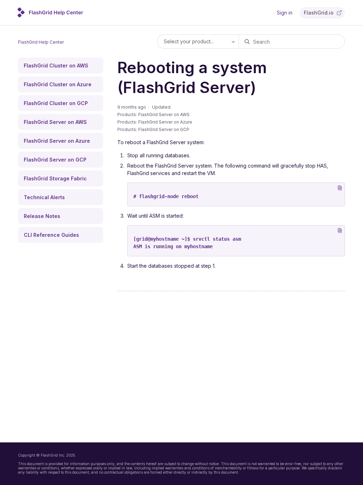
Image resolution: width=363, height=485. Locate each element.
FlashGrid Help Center (41, 42)
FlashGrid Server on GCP (55, 160)
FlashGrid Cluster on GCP (56, 103)
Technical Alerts (44, 197)
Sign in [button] (284, 13)
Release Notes (42, 216)
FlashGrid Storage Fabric (55, 178)
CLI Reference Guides (51, 235)
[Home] (52, 15)
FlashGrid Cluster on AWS (56, 65)
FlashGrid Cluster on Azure (57, 84)
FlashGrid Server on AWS (55, 122)
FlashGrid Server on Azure (57, 141)
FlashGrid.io (319, 13)
